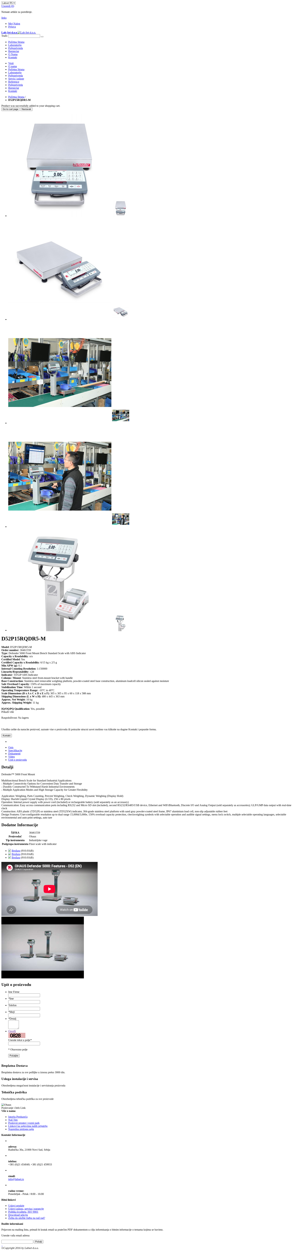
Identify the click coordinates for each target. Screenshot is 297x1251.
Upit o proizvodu (17, 759)
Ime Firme (13, 991)
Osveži (12, 1031)
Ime (11, 998)
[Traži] (42, 36)
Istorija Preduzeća (18, 1116)
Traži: (4, 35)
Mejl (11, 1011)
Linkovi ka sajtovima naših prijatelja (27, 1126)
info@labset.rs (16, 1179)
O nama (12, 66)
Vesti (11, 63)
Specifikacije (15, 750)
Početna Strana (16, 96)
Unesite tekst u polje (20, 1040)
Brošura (16, 850)
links (4, 17)
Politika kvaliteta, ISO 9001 (23, 1211)
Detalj (12, 1018)
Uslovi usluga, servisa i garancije (26, 1208)
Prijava (12, 26)
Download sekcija (18, 1214)
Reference (13, 81)
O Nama (13, 54)
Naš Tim (13, 1119)
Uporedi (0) (7, 6)
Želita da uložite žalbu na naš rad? (26, 1218)
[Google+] (2, 1244)
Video (11, 756)
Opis (10, 747)
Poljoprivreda (15, 48)
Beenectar (13, 51)
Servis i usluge (16, 78)
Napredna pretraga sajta (21, 1129)
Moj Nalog (14, 23)
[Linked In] (1, 1244)
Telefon (12, 1005)
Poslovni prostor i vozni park (24, 1122)
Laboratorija (14, 45)
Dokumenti (14, 753)
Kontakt (12, 57)
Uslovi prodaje (16, 1205)
